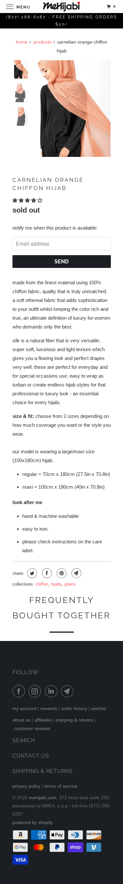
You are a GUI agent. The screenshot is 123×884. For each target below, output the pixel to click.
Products (42, 42)
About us (21, 720)
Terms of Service (60, 786)
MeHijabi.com (42, 797)
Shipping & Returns (74, 720)
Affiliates (42, 720)
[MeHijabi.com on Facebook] (20, 691)
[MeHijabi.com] (61, 6)
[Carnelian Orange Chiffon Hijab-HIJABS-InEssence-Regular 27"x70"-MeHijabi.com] (71, 108)
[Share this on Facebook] (46, 573)
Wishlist (98, 708)
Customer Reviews (32, 728)
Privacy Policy (26, 786)
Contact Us (30, 756)
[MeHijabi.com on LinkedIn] (52, 691)
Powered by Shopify (32, 822)
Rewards (48, 708)
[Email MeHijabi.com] (68, 691)
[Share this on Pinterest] (61, 573)
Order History (74, 708)
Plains (70, 584)
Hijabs (56, 584)
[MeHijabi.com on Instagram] (36, 691)
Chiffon (41, 584)
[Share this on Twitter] (31, 573)
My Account (24, 708)
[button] (28, 200)
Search (23, 740)
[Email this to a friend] (75, 573)
